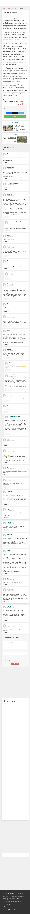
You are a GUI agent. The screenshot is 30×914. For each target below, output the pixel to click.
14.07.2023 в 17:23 (10, 579)
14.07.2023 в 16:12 (10, 535)
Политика (12, 108)
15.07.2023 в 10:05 (10, 607)
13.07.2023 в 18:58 (10, 332)
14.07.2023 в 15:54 (12, 417)
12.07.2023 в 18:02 (10, 195)
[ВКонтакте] (9, 113)
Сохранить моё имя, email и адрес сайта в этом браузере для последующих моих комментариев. (16, 657)
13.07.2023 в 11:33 (12, 274)
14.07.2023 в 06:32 (10, 407)
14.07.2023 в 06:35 (10, 451)
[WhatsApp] (15, 116)
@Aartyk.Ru (20, 101)
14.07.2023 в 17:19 (10, 551)
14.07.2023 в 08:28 (10, 468)
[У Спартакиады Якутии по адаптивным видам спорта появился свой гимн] (22, 139)
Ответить (6, 162)
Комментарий (5, 639)
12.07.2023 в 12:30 (10, 155)
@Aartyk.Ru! (21, 103)
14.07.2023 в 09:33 (10, 492)
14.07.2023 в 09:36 (10, 510)
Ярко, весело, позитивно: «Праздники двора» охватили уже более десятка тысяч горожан (20, 128)
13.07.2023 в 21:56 (12, 364)
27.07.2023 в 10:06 (12, 376)
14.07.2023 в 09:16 (10, 480)
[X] (15, 113)
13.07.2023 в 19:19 (10, 350)
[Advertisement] (15, 682)
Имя (3, 651)
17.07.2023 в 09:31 (10, 626)
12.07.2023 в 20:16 (10, 236)
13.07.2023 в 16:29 (10, 305)
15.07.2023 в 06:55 (10, 590)
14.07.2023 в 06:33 (10, 440)
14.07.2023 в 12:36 (10, 523)
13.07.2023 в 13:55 (10, 285)
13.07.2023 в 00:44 (10, 247)
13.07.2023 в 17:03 (10, 317)
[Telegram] (21, 113)
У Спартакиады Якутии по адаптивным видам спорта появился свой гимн (9, 139)
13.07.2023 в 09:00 (10, 262)
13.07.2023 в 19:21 (10, 396)
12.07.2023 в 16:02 (10, 184)
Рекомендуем (20, 108)
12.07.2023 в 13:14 (10, 168)
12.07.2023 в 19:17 (12, 223)
